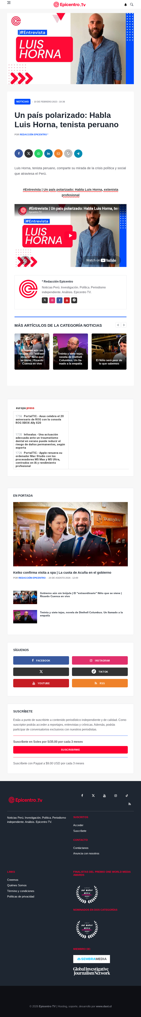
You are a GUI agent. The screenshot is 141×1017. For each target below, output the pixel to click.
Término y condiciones (20, 891)
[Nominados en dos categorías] (87, 929)
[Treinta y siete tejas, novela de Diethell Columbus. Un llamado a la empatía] (70, 351)
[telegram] (78, 153)
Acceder (78, 825)
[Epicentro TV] (70, 4)
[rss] (74, 300)
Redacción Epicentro (33, 134)
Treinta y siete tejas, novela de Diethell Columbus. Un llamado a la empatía (70, 358)
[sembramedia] (91, 958)
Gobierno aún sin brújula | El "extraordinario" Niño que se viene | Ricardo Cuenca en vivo (32, 357)
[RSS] (129, 804)
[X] (41, 672)
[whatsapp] (38, 153)
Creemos (12, 879)
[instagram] (52, 300)
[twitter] (28, 153)
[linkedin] (48, 153)
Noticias (22, 101)
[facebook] (19, 153)
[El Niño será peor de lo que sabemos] (109, 351)
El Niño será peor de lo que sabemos (109, 362)
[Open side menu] (8, 2)
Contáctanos (80, 847)
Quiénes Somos (17, 885)
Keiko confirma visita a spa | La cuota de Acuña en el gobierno (62, 572)
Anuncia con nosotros (86, 853)
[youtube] (67, 300)
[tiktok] (127, 795)
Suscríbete (79, 830)
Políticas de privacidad (20, 896)
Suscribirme (70, 749)
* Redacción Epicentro (57, 281)
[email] (58, 153)
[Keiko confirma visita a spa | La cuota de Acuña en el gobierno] (70, 534)
